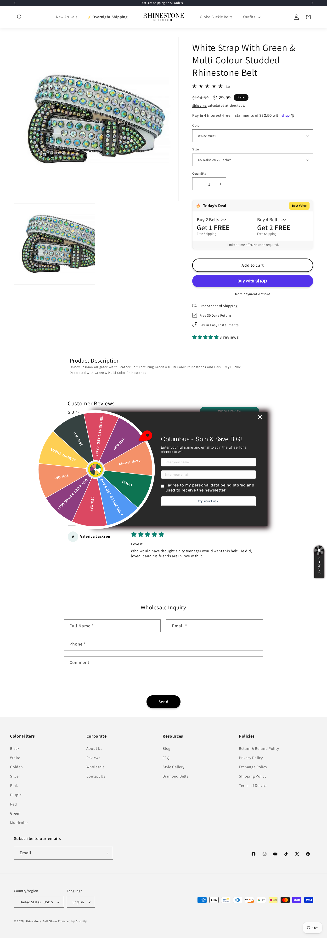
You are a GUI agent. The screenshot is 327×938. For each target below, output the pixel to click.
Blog (166, 748)
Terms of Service (253, 785)
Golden (16, 766)
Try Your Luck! (209, 501)
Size (195, 149)
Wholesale (95, 766)
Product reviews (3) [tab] (83, 436)
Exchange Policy (253, 766)
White (15, 757)
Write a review (229, 411)
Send (163, 701)
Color (196, 125)
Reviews (93, 757)
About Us (94, 748)
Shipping (199, 105)
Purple (16, 794)
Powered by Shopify (72, 921)
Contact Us (95, 776)
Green (15, 813)
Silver (15, 776)
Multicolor (19, 822)
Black (14, 748)
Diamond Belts (175, 776)
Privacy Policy (251, 757)
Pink (14, 785)
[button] (20, 17)
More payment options (253, 294)
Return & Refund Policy (259, 748)
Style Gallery (173, 766)
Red (13, 804)
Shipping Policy (252, 776)
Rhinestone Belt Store (41, 921)
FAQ (166, 757)
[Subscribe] (107, 853)
